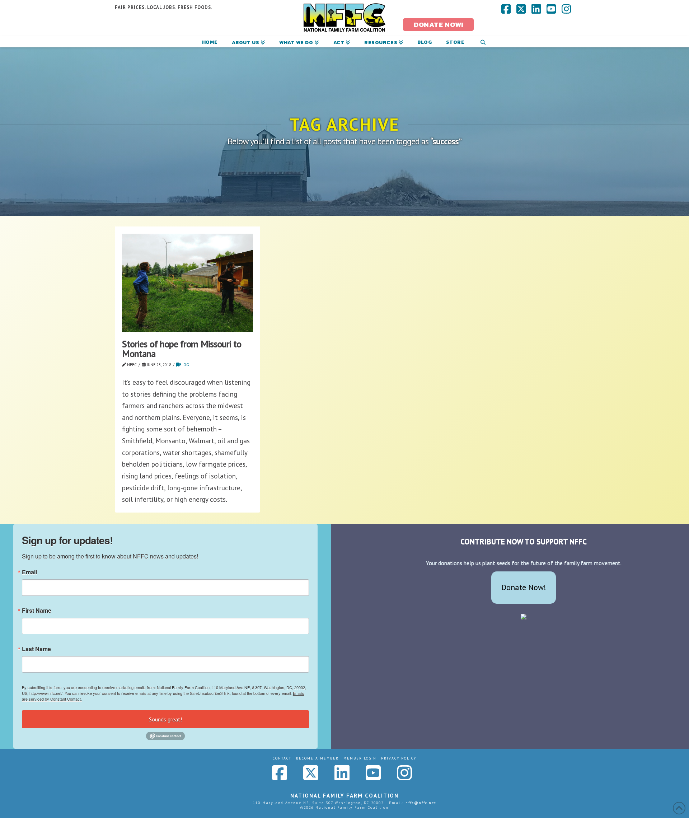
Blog (184, 364)
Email (29, 572)
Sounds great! (165, 719)
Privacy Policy (398, 758)
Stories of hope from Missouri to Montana (181, 349)
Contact (282, 758)
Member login (359, 758)
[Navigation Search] (483, 41)
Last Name (36, 649)
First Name (36, 610)
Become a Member (317, 758)
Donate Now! (523, 587)
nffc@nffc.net (421, 802)
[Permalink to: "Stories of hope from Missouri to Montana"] (187, 283)
